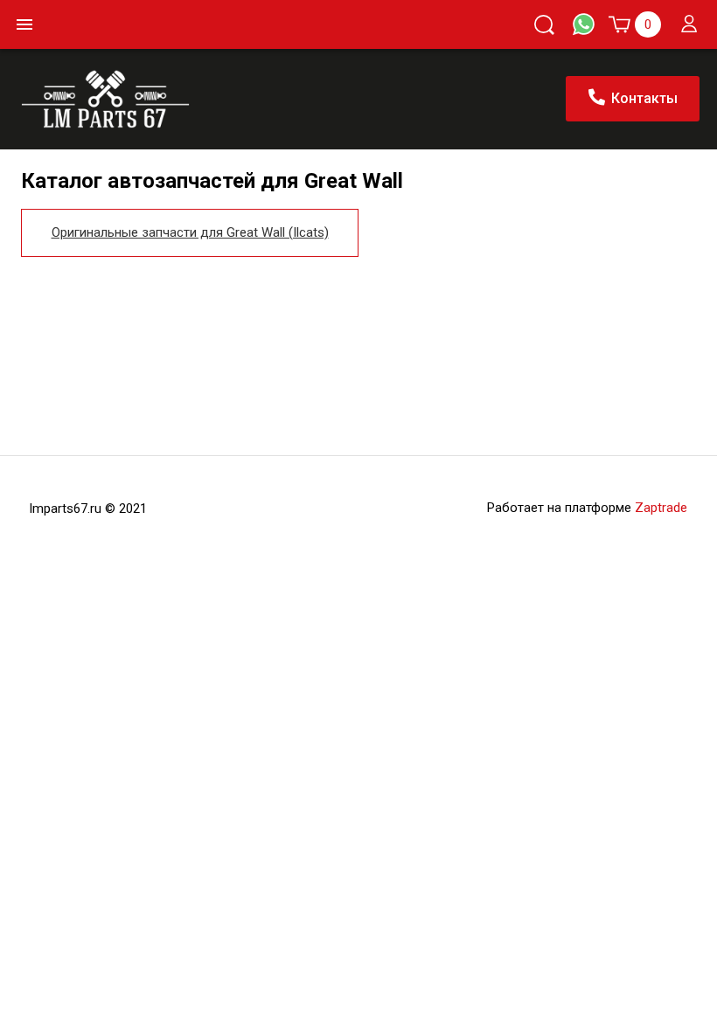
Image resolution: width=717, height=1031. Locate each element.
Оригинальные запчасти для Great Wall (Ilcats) (190, 232)
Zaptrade (661, 508)
